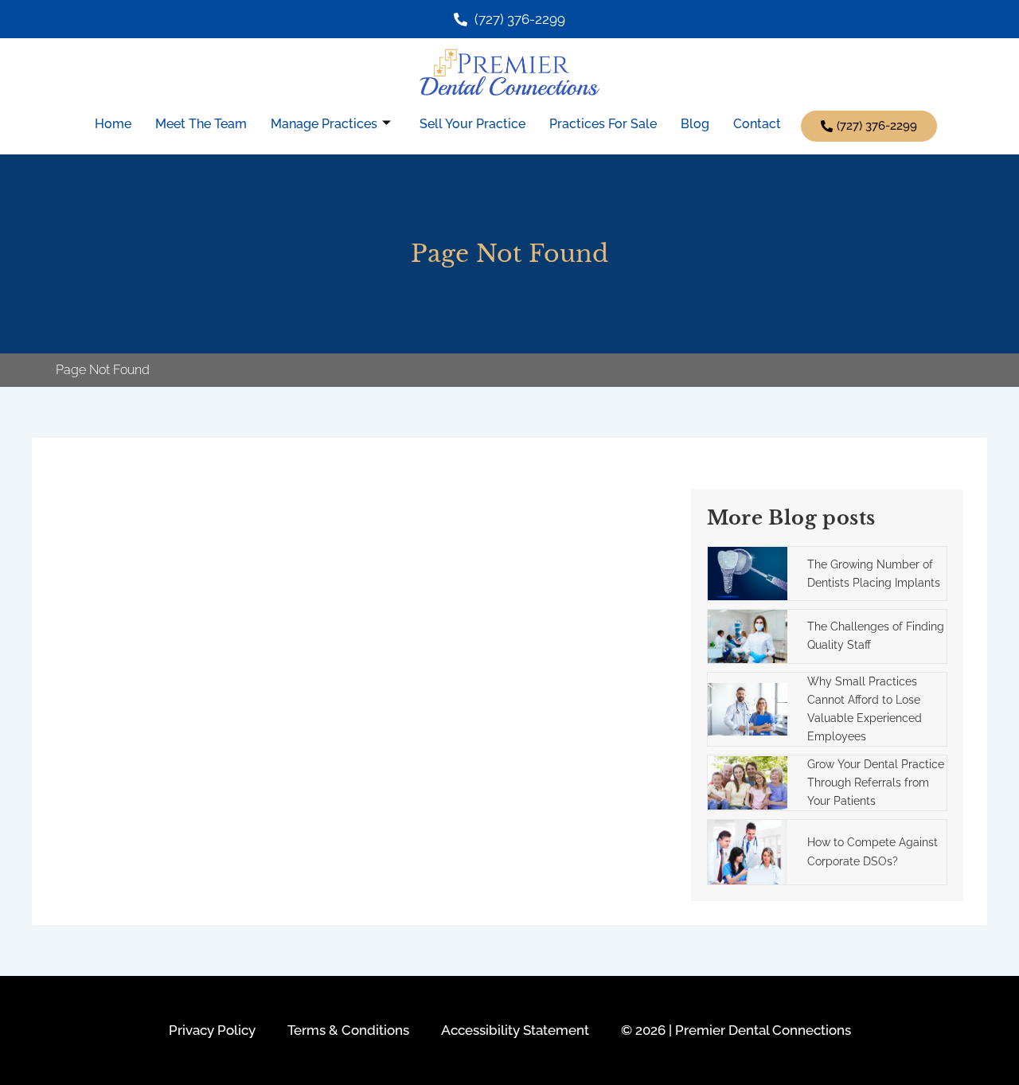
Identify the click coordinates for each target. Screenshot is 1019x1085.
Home (113, 123)
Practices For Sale (603, 123)
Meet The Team (201, 123)
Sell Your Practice (472, 123)
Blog (695, 123)
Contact (757, 123)
